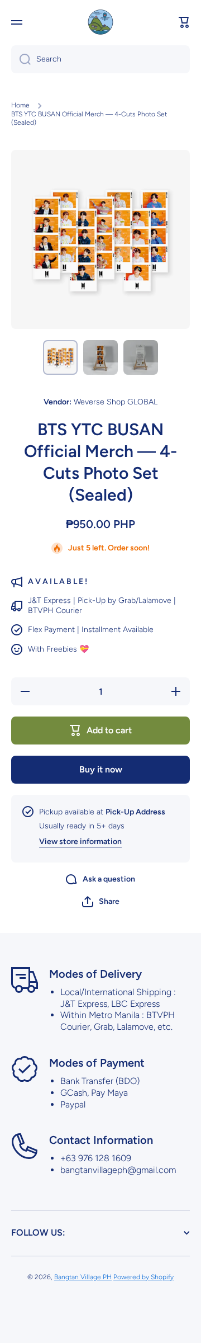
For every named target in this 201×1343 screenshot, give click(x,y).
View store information (80, 841)
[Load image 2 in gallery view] (100, 357)
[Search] (21, 59)
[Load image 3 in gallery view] (140, 357)
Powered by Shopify (143, 1277)
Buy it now (100, 769)
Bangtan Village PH (83, 1277)
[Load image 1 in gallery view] (60, 357)
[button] (184, 22)
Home (20, 105)
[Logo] (100, 22)
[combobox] (100, 59)
